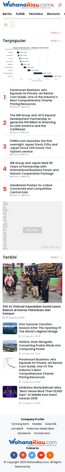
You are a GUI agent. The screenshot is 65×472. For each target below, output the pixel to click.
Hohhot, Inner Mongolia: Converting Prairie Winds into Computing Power (40, 345)
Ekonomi (53, 14)
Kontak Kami (42, 433)
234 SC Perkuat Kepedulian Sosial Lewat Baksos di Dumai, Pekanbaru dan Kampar (32, 310)
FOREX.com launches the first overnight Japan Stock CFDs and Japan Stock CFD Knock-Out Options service (33, 146)
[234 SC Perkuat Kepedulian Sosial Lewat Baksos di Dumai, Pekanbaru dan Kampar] (32, 283)
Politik (20, 14)
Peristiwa (36, 14)
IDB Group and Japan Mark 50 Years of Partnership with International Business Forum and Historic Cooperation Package (34, 168)
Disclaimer (24, 433)
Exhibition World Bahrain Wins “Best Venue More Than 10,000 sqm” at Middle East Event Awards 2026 (40, 393)
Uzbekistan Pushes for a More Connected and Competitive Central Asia (31, 188)
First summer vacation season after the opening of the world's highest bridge (40, 327)
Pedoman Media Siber (40, 428)
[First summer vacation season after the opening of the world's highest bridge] (10, 328)
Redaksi (37, 424)
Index (55, 32)
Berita (7, 14)
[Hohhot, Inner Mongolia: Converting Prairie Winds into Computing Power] (10, 346)
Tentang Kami (20, 424)
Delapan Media (40, 466)
